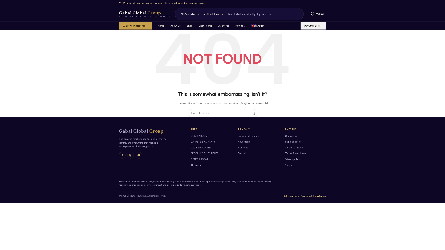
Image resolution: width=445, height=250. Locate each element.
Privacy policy (292, 159)
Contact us (291, 136)
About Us (176, 25)
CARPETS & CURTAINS (203, 141)
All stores (243, 147)
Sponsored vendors (248, 136)
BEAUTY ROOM (199, 136)
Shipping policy (293, 141)
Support (289, 165)
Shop (189, 25)
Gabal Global (141, 131)
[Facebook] (122, 155)
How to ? (240, 25)
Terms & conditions (295, 153)
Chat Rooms (205, 25)
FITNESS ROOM (199, 159)
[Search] (299, 14)
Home (161, 25)
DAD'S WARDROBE (201, 147)
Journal (242, 153)
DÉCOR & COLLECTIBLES (204, 153)
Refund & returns (294, 147)
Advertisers (244, 141)
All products (197, 165)
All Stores (223, 25)
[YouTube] (139, 155)
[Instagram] (130, 155)
